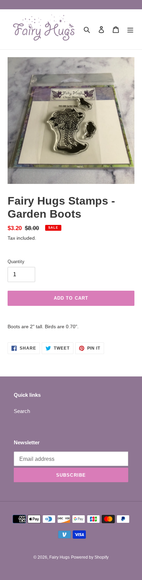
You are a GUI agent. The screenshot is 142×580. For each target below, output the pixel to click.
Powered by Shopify (90, 557)
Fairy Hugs (59, 557)
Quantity (16, 261)
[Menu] (130, 29)
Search (22, 411)
